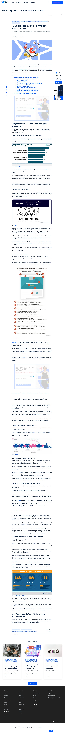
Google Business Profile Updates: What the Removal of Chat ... (31, 666)
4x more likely (18, 500)
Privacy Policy (40, 727)
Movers (20, 711)
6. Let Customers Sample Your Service (24, 86)
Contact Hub (6, 697)
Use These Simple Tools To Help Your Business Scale (25, 93)
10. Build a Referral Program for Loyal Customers (26, 92)
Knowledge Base (36, 693)
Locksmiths (21, 709)
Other (20, 716)
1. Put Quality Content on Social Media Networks (26, 79)
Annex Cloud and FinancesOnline (21, 595)
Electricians (21, 695)
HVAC (20, 693)
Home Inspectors (22, 713)
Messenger (6, 695)
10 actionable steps (22, 69)
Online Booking (7, 700)
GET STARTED (58, 82)
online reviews (36, 398)
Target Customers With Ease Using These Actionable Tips (26, 77)
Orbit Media (17, 338)
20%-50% (17, 195)
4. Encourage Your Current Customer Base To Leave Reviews (29, 83)
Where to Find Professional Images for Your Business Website (11, 666)
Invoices (5, 704)
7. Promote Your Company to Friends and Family (26, 87)
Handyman (21, 702)
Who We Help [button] (25, 2)
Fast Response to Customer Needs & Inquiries (40, 21)
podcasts (45, 169)
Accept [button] (51, 730)
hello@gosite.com (51, 695)
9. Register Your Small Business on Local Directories (27, 90)
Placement (6, 709)
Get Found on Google (16, 21)
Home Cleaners (22, 706)
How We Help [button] (18, 2)
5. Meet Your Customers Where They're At (25, 84)
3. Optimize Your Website (21, 82)
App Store (35, 695)
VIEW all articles (32, 683)
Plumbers (20, 700)
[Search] (61, 15)
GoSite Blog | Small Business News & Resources (23, 10)
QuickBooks (6, 716)
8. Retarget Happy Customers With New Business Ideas (28, 89)
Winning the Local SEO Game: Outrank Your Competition (52, 666)
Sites (5, 706)
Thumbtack (6, 713)
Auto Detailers (21, 697)
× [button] (55, 724)
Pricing (34, 700)
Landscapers (21, 704)
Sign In (49, 2)
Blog (34, 697)
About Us (35, 706)
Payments (6, 702)
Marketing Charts (18, 166)
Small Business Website (16, 22)
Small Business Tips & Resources (26, 21)
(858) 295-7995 (50, 693)
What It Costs (32, 2)
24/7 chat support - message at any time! (54, 698)
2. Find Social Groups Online (21, 80)
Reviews (5, 693)
